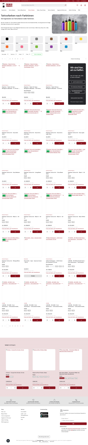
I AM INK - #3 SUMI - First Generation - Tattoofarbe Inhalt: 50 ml (54, 305)
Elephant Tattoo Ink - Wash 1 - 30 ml (76, 173)
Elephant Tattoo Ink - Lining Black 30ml (32, 173)
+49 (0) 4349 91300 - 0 (25, 0)
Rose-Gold (67, 378)
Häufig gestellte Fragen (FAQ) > (77, 97)
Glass (38, 376)
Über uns (67, 0)
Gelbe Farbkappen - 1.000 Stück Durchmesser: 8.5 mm (54, 261)
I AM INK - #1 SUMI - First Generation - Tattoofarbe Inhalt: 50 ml (10, 305)
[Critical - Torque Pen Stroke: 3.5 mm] (17, 359)
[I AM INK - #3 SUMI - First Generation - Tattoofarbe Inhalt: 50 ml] (55, 291)
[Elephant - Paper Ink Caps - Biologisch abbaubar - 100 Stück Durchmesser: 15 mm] (33, 73)
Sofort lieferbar (37, 54)
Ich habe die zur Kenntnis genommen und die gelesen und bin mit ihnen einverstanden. (74, 430)
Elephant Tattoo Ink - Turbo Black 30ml (54, 173)
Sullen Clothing (4, 420)
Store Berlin (23, 411)
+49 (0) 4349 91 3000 (78, 82)
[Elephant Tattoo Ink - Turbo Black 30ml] (55, 159)
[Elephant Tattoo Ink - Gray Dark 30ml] (11, 119)
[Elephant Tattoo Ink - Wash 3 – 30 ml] (33, 203)
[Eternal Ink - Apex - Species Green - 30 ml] (33, 247)
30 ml (25, 177)
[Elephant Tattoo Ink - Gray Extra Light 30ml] (55, 119)
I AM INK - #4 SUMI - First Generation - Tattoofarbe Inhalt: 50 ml (76, 305)
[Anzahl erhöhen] (8, 103)
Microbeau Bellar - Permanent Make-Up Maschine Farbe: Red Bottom (69, 373)
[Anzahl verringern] (3, 103)
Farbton (13, 54)
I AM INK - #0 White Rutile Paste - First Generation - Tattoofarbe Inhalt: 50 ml (76, 261)
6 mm (47, 266)
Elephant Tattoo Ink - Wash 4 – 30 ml (54, 217)
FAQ (22, 419)
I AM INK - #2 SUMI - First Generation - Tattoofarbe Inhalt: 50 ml (32, 305)
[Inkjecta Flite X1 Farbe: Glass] (44, 359)
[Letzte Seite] (23, 59)
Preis (27, 54)
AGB (72, 430)
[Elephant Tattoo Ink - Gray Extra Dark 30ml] (33, 119)
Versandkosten (40, 440)
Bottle (34, 376)
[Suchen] (65, 5)
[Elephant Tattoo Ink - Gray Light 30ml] (77, 119)
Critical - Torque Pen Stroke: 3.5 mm (15, 372)
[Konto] (81, 5)
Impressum (52, 441)
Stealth (45, 376)
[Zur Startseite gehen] (7, 5)
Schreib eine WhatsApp (77, 86)
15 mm (29, 92)
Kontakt (78, 0)
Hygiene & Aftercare (6, 418)
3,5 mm (7, 376)
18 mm (33, 92)
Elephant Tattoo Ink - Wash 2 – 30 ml (10, 217)
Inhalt (20, 54)
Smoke (41, 376)
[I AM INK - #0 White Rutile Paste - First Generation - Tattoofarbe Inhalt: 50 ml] (77, 247)
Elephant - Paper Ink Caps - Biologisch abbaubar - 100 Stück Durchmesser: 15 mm (32, 87)
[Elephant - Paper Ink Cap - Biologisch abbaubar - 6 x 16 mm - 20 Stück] (11, 73)
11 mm (25, 92)
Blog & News (4, 413)
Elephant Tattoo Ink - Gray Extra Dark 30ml (32, 133)
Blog (73, 0)
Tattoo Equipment (5, 416)
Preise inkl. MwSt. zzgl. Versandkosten (10, 100)
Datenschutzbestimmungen (74, 428)
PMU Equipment (5, 422)
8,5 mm (52, 266)
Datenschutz (34, 441)
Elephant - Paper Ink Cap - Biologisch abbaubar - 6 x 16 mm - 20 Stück (10, 87)
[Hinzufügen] (15, 103)
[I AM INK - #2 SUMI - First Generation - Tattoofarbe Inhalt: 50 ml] (33, 291)
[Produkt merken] (17, 67)
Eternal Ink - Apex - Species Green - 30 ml (33, 261)
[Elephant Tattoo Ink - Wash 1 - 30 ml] (77, 159)
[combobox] (42, 5)
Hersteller (4, 54)
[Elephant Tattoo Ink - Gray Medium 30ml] (11, 159)
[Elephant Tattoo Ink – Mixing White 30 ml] (11, 247)
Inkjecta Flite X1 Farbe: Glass (40, 372)
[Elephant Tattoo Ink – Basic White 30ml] (77, 203)
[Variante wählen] (37, 103)
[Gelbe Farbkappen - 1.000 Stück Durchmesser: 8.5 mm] (55, 247)
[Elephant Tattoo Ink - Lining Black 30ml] (33, 159)
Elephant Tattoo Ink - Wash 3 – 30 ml (32, 217)
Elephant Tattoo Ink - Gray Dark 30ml (10, 133)
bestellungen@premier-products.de (77, 91)
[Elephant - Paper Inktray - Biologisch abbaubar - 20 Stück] (55, 73)
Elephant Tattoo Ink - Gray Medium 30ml (11, 173)
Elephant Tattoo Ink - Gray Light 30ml (76, 133)
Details (33, 276)
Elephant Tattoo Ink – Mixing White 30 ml (11, 261)
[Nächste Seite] (20, 59)
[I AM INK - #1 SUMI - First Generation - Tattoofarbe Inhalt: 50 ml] (11, 291)
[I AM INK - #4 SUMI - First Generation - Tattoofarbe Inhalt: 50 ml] (77, 291)
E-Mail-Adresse (65, 418)
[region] (44, 367)
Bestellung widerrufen (44, 436)
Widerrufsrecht (45, 441)
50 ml (29, 177)
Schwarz (72, 378)
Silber (76, 378)
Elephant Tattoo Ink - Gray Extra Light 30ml (54, 133)
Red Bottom (62, 378)
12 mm (56, 266)
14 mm (60, 266)
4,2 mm (11, 376)
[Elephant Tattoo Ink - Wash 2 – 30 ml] (11, 203)
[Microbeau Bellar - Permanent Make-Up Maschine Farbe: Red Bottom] (71, 359)
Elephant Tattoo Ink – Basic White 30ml (76, 217)
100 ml (73, 266)
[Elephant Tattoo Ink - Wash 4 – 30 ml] (55, 203)
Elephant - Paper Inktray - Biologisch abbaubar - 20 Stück (54, 87)
